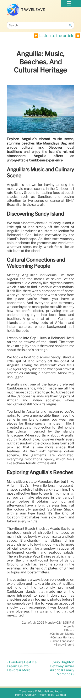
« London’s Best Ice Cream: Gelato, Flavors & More (22, 666)
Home (19, 694)
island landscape (63, 641)
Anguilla (69, 626)
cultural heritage (63, 637)
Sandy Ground (65, 644)
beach (70, 630)
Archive (30, 694)
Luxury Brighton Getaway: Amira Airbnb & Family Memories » (61, 668)
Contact (61, 694)
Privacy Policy (45, 694)
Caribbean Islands (62, 633)
